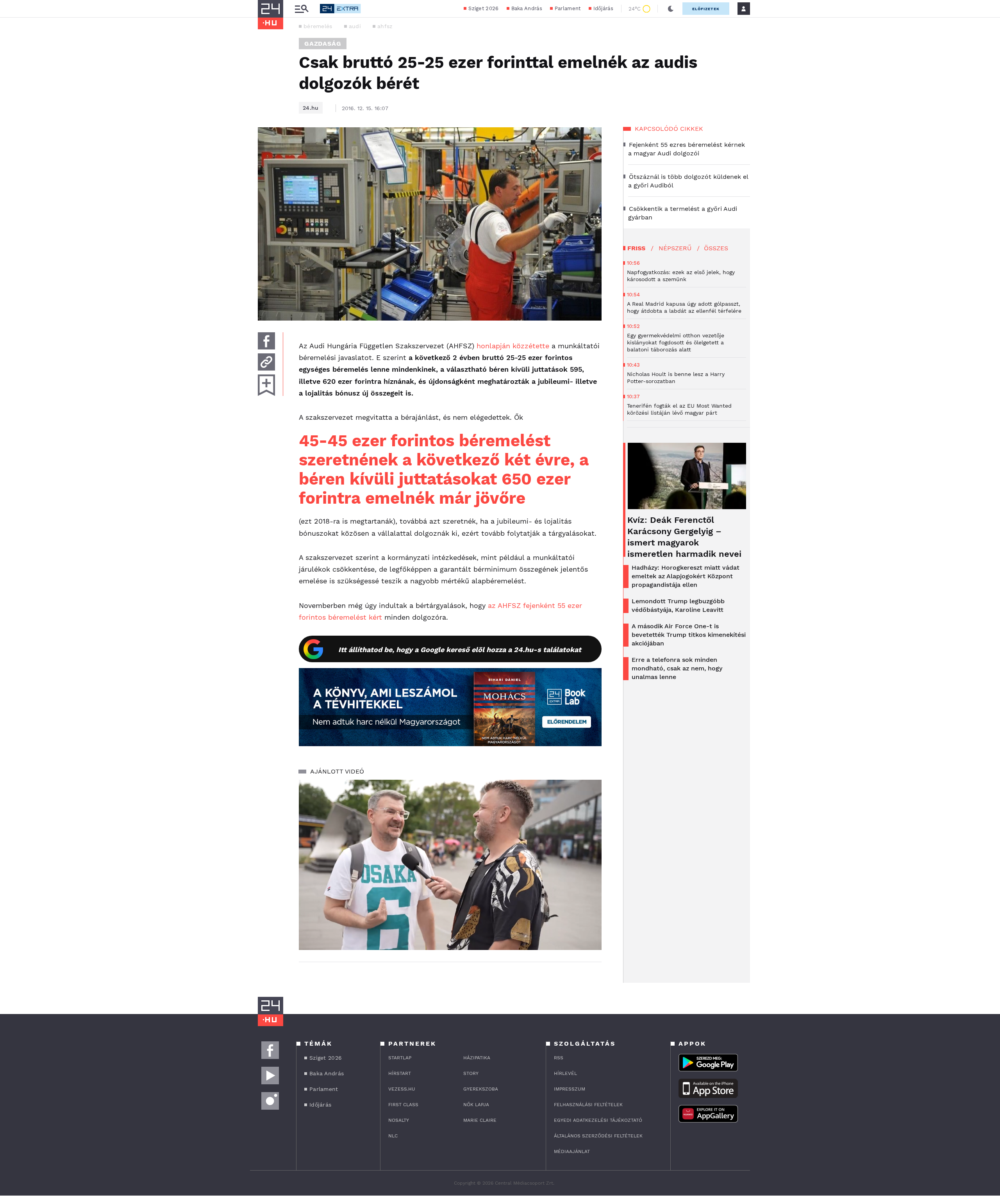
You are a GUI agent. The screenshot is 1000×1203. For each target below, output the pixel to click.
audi (355, 26)
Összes (716, 248)
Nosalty (398, 1120)
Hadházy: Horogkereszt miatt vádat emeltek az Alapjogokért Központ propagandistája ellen (685, 576)
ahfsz (385, 26)
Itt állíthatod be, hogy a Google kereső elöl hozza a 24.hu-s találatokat (459, 649)
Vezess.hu (401, 1089)
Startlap (399, 1057)
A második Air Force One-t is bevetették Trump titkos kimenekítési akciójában (689, 634)
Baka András (526, 8)
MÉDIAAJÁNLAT (572, 1151)
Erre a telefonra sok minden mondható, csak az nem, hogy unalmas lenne (677, 668)
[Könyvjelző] (266, 385)
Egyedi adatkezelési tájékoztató (598, 1120)
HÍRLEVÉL (565, 1073)
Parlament (568, 8)
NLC (393, 1136)
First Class (403, 1104)
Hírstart (399, 1073)
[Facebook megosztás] (266, 340)
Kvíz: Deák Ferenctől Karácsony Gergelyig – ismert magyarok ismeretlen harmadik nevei (684, 537)
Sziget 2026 (483, 8)
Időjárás (603, 8)
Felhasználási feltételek (588, 1104)
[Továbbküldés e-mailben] (266, 362)
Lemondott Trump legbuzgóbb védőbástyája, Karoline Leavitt (678, 605)
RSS (558, 1057)
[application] (450, 865)
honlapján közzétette (513, 346)
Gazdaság (322, 43)
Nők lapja (476, 1104)
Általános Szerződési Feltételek (598, 1136)
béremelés (318, 26)
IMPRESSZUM (569, 1089)
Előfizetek (706, 9)
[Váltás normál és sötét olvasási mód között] (670, 8)
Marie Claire (479, 1120)
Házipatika (476, 1057)
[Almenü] (301, 9)
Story (471, 1073)
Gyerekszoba (480, 1089)
